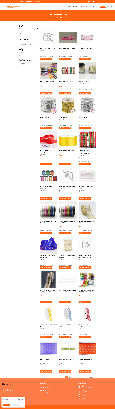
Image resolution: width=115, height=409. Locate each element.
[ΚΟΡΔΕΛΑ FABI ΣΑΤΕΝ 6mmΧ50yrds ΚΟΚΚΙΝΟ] (48, 139)
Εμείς (41, 385)
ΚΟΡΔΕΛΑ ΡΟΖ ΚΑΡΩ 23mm (85, 48)
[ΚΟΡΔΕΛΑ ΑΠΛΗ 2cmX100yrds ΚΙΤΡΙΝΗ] (68, 139)
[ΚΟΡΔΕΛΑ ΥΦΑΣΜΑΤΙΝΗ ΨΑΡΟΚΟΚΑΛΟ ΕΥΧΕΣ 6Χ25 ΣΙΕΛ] (87, 245)
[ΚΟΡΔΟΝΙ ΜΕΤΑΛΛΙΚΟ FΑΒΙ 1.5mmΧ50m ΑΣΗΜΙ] (87, 105)
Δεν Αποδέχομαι (15, 404)
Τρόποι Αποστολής (44, 387)
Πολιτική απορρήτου (44, 392)
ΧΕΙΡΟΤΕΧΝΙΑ (50, 56)
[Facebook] (93, 1)
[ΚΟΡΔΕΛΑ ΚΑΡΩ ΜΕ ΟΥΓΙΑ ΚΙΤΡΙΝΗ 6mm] (48, 314)
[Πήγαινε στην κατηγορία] (36, 44)
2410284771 (84, 395)
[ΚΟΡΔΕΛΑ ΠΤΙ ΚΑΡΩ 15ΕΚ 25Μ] (48, 37)
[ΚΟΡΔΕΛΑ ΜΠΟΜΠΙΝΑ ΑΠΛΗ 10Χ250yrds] (48, 175)
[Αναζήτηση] (98, 6)
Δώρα (87, 6)
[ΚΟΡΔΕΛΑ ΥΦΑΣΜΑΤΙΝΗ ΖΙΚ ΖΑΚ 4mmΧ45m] (68, 245)
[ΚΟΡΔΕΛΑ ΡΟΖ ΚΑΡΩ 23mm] (87, 37)
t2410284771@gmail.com (87, 399)
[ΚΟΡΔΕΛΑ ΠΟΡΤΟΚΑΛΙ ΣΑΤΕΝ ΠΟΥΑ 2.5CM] (87, 348)
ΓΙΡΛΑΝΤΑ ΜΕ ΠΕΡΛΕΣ (84, 81)
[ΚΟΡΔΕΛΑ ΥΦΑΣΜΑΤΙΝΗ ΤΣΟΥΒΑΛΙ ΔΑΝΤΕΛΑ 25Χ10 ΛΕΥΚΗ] (48, 279)
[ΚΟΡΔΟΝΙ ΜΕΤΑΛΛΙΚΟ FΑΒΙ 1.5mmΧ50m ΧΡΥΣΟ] (68, 105)
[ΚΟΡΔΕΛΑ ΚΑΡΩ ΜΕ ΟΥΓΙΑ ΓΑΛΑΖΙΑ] (68, 314)
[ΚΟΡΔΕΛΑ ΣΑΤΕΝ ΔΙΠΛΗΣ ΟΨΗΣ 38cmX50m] (48, 210)
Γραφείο (75, 6)
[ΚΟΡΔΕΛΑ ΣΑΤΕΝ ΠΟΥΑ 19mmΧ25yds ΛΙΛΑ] (48, 348)
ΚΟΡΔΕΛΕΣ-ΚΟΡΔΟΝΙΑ (44, 56)
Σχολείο (68, 6)
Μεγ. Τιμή (35, 33)
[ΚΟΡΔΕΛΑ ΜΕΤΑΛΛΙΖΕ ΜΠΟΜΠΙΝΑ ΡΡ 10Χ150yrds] (68, 175)
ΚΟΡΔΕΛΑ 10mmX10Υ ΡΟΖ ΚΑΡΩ (67, 48)
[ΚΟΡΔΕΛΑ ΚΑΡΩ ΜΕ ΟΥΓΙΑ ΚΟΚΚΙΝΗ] (87, 314)
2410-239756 (85, 391)
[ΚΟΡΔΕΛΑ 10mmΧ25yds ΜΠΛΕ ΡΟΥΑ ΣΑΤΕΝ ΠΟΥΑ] (48, 245)
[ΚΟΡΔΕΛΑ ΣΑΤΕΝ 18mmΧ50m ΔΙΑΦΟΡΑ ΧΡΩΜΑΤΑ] (48, 70)
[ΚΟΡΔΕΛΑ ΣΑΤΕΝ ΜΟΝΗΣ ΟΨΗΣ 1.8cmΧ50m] (68, 70)
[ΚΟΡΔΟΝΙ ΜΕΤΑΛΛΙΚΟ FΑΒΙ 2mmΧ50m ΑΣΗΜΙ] (48, 105)
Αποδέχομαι (6, 404)
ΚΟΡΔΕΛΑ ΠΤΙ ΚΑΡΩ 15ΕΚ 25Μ (47, 48)
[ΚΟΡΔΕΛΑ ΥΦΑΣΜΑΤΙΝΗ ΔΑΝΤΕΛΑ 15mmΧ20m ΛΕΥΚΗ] (68, 279)
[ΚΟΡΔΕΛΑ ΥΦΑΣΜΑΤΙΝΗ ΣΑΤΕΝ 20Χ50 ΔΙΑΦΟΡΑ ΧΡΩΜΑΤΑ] (87, 279)
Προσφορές (103, 6)
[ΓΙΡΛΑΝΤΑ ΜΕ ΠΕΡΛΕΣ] (87, 70)
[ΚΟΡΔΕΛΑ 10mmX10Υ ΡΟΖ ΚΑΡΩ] (68, 37)
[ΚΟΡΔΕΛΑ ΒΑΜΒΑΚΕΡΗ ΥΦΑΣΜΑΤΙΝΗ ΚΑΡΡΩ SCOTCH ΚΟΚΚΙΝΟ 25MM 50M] (87, 139)
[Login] (107, 6)
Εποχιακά (92, 6)
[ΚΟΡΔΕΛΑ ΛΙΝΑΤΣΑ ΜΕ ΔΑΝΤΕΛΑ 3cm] (87, 210)
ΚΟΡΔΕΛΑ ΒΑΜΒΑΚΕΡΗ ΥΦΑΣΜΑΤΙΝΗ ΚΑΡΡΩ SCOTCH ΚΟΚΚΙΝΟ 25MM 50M (86, 152)
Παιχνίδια (81, 6)
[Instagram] (95, 1)
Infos (89, 1)
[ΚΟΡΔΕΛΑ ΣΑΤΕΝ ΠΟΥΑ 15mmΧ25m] (68, 348)
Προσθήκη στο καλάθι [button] (46, 58)
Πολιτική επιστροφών (45, 390)
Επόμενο (92, 377)
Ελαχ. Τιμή (21, 33)
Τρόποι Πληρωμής (44, 389)
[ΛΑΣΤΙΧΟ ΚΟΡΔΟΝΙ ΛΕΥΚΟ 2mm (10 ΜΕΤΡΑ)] (87, 175)
